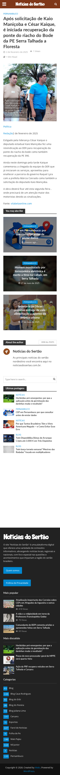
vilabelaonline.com (21, 203)
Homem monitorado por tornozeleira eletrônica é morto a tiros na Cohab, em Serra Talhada (30, 273)
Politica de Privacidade (17, 582)
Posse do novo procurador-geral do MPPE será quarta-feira (35, 657)
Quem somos (12, 570)
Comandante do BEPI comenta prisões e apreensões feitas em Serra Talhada (35, 626)
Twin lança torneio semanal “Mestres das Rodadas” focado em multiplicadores (35, 450)
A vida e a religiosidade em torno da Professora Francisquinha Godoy (33, 615)
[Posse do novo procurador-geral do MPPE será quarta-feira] (8, 659)
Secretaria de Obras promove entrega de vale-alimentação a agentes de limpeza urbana (30, 312)
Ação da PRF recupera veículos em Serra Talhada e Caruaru (35, 668)
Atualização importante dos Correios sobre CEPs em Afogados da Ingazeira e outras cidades (36, 603)
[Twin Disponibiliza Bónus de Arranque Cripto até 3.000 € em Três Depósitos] (8, 438)
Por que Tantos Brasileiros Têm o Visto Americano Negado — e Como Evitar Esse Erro (35, 426)
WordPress (29, 771)
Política (7, 126)
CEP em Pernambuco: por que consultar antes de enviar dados (30, 234)
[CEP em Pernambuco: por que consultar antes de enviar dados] (8, 412)
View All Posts (47, 342)
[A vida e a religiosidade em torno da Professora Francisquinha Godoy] (8, 617)
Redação (8, 133)
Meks (37, 767)
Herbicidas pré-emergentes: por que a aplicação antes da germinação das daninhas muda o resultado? (34, 401)
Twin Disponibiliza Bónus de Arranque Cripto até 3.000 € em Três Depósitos (34, 439)
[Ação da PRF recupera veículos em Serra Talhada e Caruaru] (8, 670)
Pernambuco (10, 13)
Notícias (20, 395)
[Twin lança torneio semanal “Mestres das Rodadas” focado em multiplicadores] (8, 449)
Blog (18, 435)
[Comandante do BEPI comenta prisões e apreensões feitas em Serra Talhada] (8, 628)
